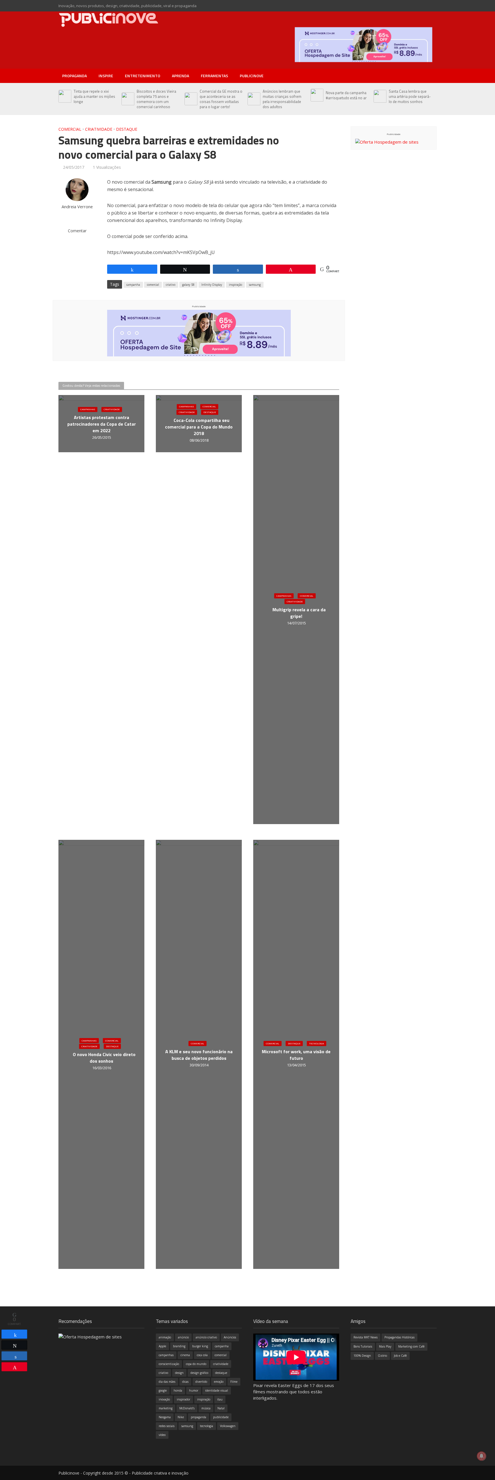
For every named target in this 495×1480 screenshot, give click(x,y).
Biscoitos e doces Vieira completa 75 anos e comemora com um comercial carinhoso (156, 99)
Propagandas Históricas (399, 1337)
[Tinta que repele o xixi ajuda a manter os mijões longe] (64, 96)
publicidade (221, 1417)
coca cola (202, 1355)
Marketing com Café (411, 1346)
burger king (200, 1346)
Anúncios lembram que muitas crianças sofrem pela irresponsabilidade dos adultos (282, 99)
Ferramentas (214, 76)
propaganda (198, 1417)
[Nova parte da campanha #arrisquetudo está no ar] (317, 95)
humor (193, 1390)
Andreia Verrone (77, 206)
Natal (221, 1408)
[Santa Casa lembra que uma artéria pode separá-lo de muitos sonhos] (380, 96)
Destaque (126, 129)
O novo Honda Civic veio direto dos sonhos (104, 1057)
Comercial (69, 129)
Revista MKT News (365, 1337)
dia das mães (167, 1382)
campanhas (166, 1355)
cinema (185, 1355)
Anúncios (230, 1337)
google (163, 1390)
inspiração (235, 285)
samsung (255, 285)
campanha (133, 285)
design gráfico (199, 1373)
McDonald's (187, 1408)
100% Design (362, 1356)
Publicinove (252, 76)
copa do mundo (196, 1364)
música (206, 1408)
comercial (153, 285)
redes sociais (166, 1426)
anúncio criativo (206, 1337)
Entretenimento (142, 76)
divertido (201, 1382)
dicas (185, 1382)
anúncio (183, 1337)
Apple (162, 1346)
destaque (221, 1373)
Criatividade (98, 129)
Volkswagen (227, 1426)
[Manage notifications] (481, 1456)
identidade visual (216, 1390)
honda (178, 1390)
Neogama (165, 1417)
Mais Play (385, 1346)
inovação (164, 1399)
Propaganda (74, 76)
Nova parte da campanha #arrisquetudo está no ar (346, 95)
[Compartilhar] (14, 1334)
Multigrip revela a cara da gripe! (299, 613)
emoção (218, 1382)
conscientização (169, 1364)
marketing (165, 1408)
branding (179, 1346)
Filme (233, 1382)
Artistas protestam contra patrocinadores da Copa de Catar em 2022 (101, 424)
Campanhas (87, 409)
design (179, 1373)
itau (220, 1399)
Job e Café (400, 1356)
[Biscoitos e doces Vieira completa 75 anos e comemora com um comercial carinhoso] (127, 99)
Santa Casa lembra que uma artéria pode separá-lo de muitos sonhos (410, 96)
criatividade (220, 1364)
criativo (170, 285)
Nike (181, 1417)
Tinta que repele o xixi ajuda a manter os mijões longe (94, 96)
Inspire (106, 76)
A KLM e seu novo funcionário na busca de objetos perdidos (199, 1055)
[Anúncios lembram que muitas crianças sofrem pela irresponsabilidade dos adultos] (253, 99)
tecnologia (206, 1426)
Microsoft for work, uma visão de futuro (296, 1055)
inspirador (183, 1399)
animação (165, 1337)
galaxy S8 (188, 285)
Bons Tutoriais (362, 1346)
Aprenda (180, 76)
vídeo (162, 1435)
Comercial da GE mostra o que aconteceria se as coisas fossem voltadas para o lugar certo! (221, 99)
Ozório (382, 1356)
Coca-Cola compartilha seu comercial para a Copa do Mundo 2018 (199, 427)
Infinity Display (211, 285)
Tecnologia (316, 1043)
